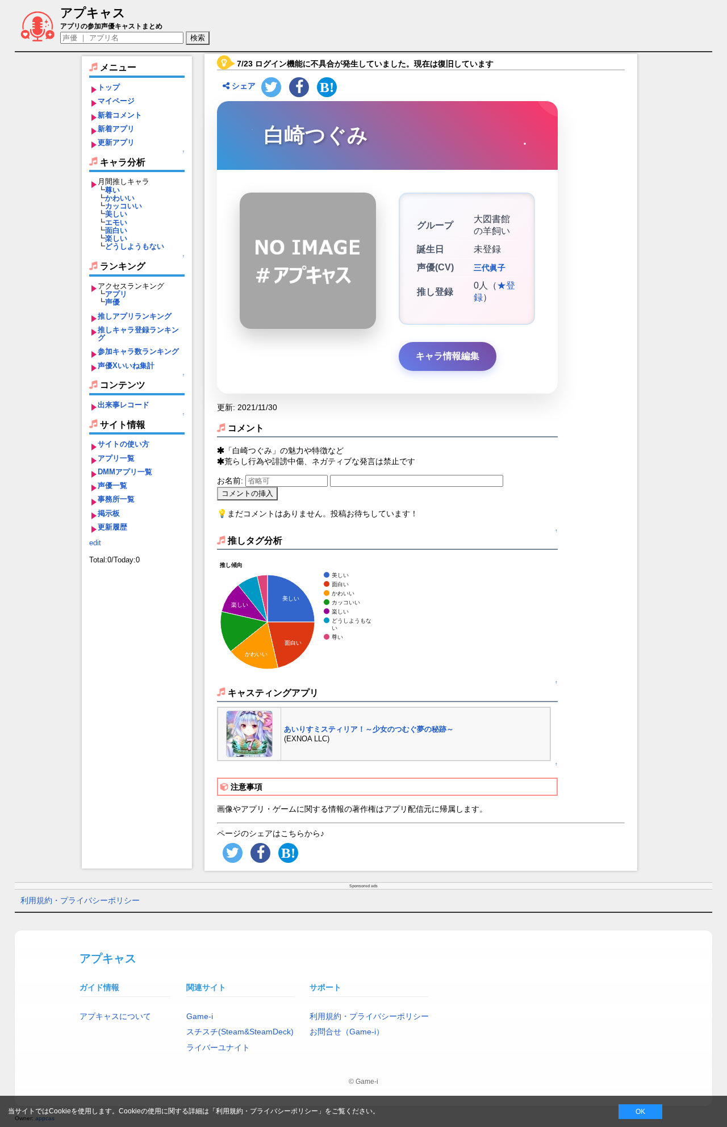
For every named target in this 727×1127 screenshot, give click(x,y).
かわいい (120, 198)
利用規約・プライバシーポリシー (80, 900)
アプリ (116, 294)
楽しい (116, 238)
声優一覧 (112, 485)
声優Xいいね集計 (126, 365)
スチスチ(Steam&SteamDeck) (240, 1031)
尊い (112, 190)
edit (95, 543)
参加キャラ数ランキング (138, 351)
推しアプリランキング (135, 316)
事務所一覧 (116, 499)
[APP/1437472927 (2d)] (249, 733)
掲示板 (109, 513)
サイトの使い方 (123, 444)
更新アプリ (116, 142)
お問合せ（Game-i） (347, 1031)
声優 (112, 302)
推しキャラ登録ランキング (138, 333)
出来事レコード (123, 404)
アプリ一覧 (116, 458)
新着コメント (120, 115)
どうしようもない (134, 246)
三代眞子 (489, 267)
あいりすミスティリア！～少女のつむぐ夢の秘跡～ (369, 729)
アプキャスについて (115, 1016)
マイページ (116, 101)
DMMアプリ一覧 (125, 472)
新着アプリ (116, 128)
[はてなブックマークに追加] (327, 87)
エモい (116, 222)
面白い (116, 230)
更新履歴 (112, 527)
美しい (116, 214)
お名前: (231, 480)
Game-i (199, 1016)
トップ (109, 87)
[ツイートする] (271, 87)
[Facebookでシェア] (299, 87)
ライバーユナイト (218, 1047)
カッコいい (123, 206)
